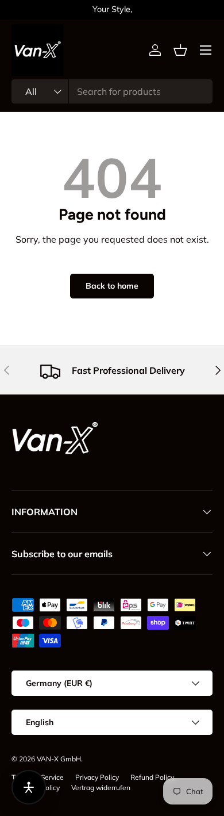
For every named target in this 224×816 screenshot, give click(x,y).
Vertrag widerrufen (100, 787)
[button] (180, 50)
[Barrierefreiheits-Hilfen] (28, 787)
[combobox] (112, 91)
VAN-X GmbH (59, 758)
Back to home (112, 286)
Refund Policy (152, 777)
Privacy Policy (97, 777)
